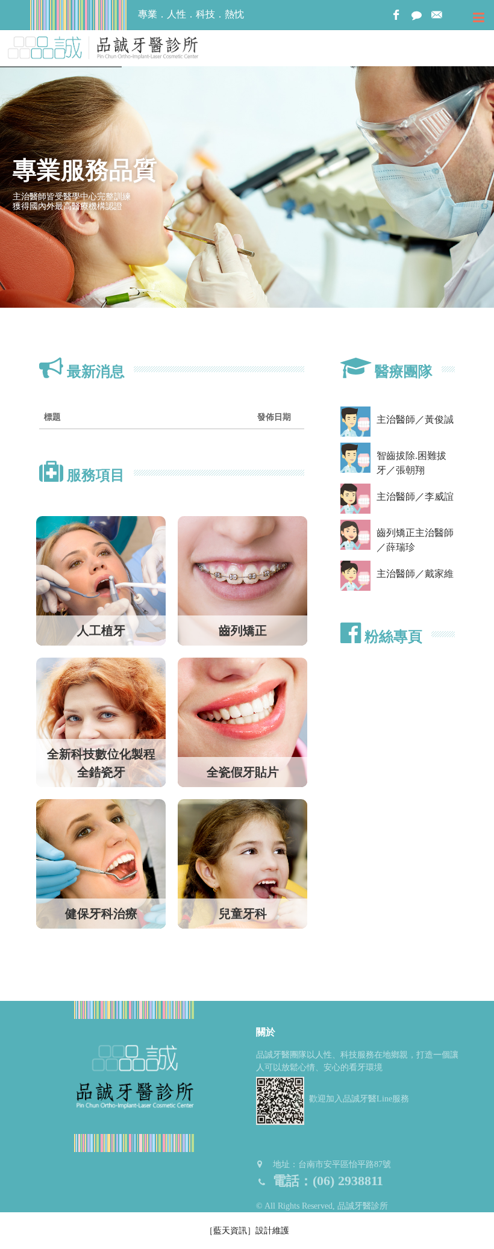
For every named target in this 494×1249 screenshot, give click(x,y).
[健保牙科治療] (101, 863)
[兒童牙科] (242, 863)
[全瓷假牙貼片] (242, 721)
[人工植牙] (101, 580)
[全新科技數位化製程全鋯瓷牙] (101, 721)
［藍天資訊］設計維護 (247, 1230)
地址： (332, 1164)
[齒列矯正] (242, 580)
